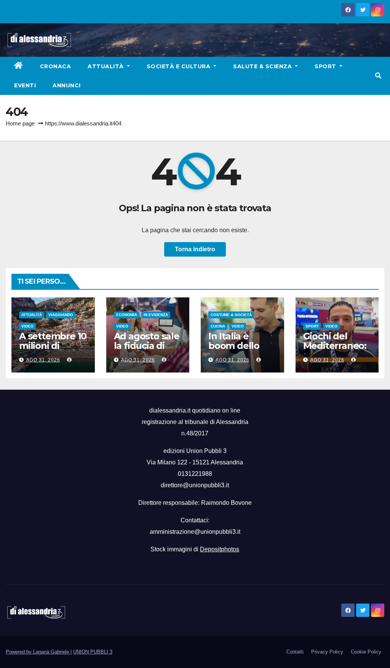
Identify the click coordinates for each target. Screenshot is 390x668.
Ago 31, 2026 (43, 360)
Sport (326, 66)
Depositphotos (219, 549)
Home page (20, 123)
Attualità (106, 66)
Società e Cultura (179, 66)
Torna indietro (195, 249)
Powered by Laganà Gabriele (38, 652)
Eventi (25, 85)
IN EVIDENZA (156, 315)
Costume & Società (231, 315)
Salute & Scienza (263, 66)
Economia (126, 315)
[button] (378, 75)
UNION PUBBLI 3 (92, 652)
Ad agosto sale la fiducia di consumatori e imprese (146, 350)
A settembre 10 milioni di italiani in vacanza (52, 350)
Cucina (218, 326)
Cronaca (55, 66)
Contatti (295, 652)
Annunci (67, 85)
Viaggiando (60, 315)
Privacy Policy (327, 652)
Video (27, 326)
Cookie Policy (366, 652)
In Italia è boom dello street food (233, 346)
